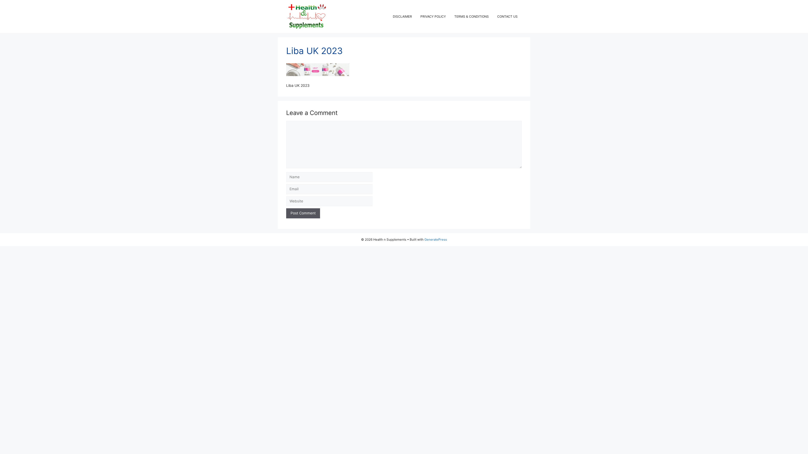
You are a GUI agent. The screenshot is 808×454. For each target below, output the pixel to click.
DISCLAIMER (402, 16)
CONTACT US (507, 16)
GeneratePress (435, 240)
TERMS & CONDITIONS (471, 16)
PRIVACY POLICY (433, 16)
